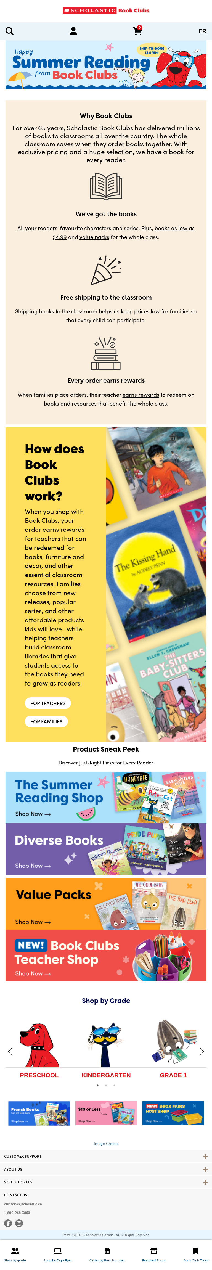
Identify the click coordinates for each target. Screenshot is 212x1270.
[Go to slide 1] (97, 1085)
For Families (46, 721)
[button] (15, 1254)
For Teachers (47, 703)
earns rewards (141, 394)
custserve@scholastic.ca (23, 1204)
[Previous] (10, 1051)
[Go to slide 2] (106, 1085)
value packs (94, 236)
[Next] (202, 1051)
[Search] (10, 31)
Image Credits (106, 1144)
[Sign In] (73, 31)
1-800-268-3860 (17, 1213)
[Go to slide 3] (114, 1085)
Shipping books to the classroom (56, 311)
